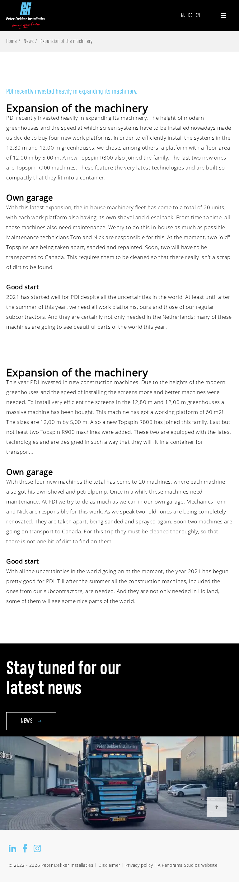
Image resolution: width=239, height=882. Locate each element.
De (190, 15)
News (29, 41)
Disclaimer (109, 865)
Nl (183, 15)
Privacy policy (139, 865)
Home (11, 41)
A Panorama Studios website (188, 865)
